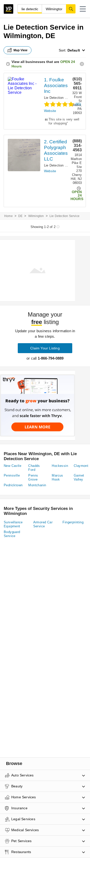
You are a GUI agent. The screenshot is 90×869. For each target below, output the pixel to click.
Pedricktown (13, 485)
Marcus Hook (57, 477)
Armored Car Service (42, 524)
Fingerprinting (73, 522)
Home (8, 216)
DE (20, 216)
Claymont (81, 466)
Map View (21, 50)
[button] (83, 8)
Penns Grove (33, 477)
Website (50, 110)
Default (74, 50)
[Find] (71, 8)
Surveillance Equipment (13, 524)
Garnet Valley (79, 477)
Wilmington (36, 216)
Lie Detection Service (60, 98)
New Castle (12, 466)
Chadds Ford (34, 468)
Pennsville (12, 475)
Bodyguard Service (12, 534)
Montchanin (37, 485)
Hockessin (60, 466)
